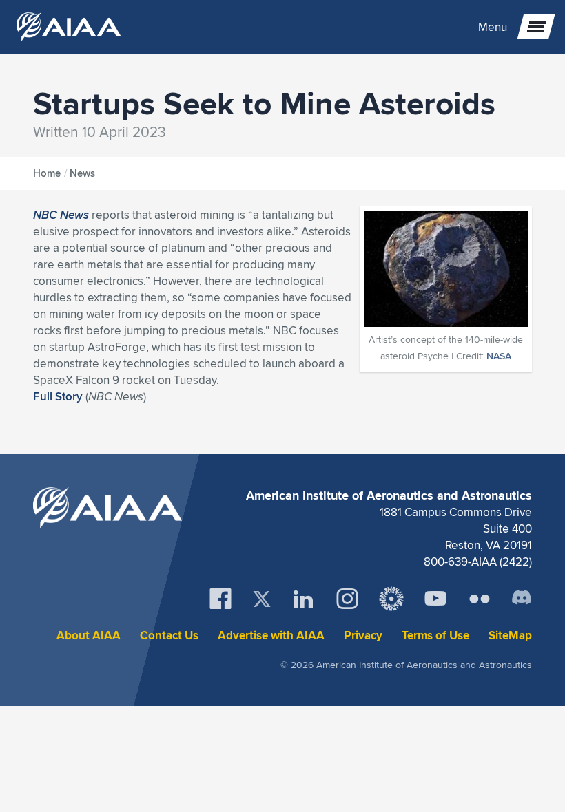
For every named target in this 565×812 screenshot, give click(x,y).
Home (47, 173)
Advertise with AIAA (271, 635)
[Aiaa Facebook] (220, 598)
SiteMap (510, 635)
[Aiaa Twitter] (262, 599)
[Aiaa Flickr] (479, 598)
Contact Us (169, 635)
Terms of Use (435, 635)
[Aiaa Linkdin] (303, 598)
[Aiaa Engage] (391, 598)
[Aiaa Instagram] (347, 598)
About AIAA (88, 635)
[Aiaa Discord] (521, 599)
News (82, 173)
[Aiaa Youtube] (435, 598)
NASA (498, 356)
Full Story (58, 396)
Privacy (363, 635)
